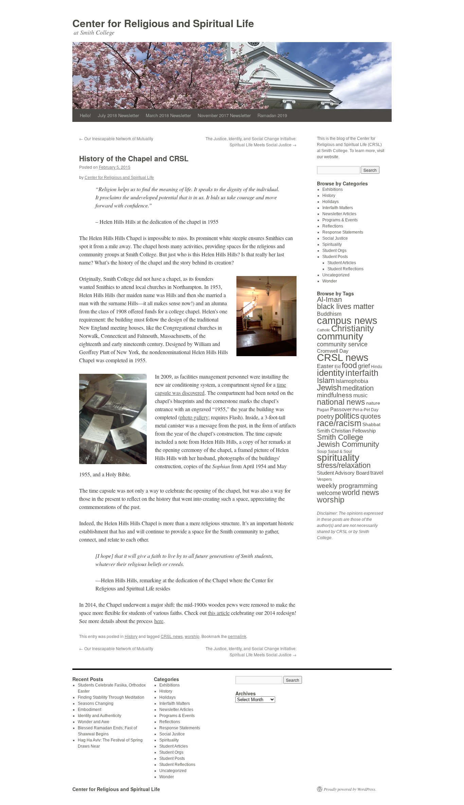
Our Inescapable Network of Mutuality (116, 138)
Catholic (323, 330)
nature (373, 403)
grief (364, 365)
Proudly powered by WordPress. (350, 789)
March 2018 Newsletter (168, 115)
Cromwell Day (333, 351)
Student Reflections (345, 269)
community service (342, 344)
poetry (325, 416)
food (349, 365)
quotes (370, 416)
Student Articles (341, 262)
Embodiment (89, 709)
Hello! (85, 115)
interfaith (361, 373)
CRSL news (172, 636)
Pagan (323, 409)
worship (192, 636)
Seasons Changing (95, 703)
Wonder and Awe (93, 721)
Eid (338, 366)
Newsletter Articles (339, 214)
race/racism (339, 423)
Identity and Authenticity (99, 715)
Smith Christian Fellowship (346, 431)
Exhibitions (332, 189)
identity (330, 373)
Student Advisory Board (343, 473)
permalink (237, 636)
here (158, 620)
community (340, 336)
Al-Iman (329, 299)
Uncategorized (336, 275)
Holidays (330, 201)
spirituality (338, 457)
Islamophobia (352, 381)
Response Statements (342, 232)
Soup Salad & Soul (334, 451)
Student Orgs (334, 250)
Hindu (376, 366)
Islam (326, 380)
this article (219, 612)
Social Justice (335, 238)
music (360, 395)
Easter (325, 366)
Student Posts (335, 256)
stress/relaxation (344, 465)
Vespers (324, 479)
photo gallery (194, 417)
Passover (341, 409)
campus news (347, 320)
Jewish (329, 387)
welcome (329, 492)
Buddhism (329, 314)
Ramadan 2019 (272, 115)
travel (376, 473)
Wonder (329, 281)
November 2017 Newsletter (224, 115)
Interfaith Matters (337, 207)
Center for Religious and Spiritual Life (163, 23)
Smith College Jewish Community (348, 441)
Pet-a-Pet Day (365, 409)
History (131, 636)
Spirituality (332, 244)
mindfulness (334, 395)
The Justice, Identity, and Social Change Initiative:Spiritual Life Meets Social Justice (251, 141)
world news (360, 492)
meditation (358, 388)
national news (341, 402)
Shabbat (371, 424)
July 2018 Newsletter (118, 115)
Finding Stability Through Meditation (111, 697)
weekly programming (347, 485)
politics (347, 415)
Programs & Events (340, 220)
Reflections (332, 226)
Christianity (352, 328)
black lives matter (345, 306)
